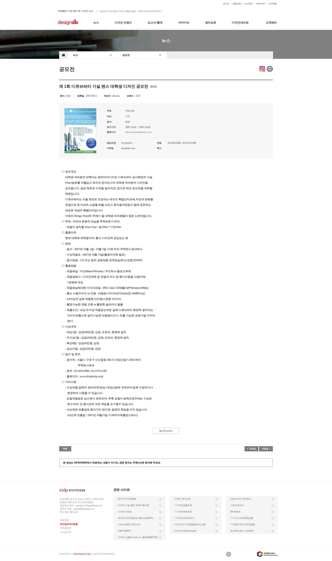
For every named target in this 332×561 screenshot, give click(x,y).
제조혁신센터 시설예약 (241, 531)
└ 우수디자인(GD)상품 (241, 518)
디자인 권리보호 (182, 499)
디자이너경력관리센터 (185, 531)
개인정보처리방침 (69, 524)
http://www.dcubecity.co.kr (138, 132)
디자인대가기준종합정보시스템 (190, 524)
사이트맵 (272, 3)
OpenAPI (260, 3)
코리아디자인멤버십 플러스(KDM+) (135, 518)
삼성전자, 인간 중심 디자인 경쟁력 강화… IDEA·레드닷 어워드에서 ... (131, 11)
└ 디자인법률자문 (183, 505)
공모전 (126, 55)
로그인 (226, 3)
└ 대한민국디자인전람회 (242, 524)
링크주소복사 (166, 431)
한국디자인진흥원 (66, 3)
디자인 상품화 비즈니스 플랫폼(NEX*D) (138, 537)
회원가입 (237, 3)
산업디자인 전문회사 (240, 499)
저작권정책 (65, 528)
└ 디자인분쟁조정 (183, 511)
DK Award (235, 511)
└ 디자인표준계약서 (184, 518)
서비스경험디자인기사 (129, 524)
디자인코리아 (237, 505)
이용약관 (64, 520)
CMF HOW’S (124, 531)
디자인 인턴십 (125, 511)
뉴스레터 (249, 3)
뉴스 (75, 55)
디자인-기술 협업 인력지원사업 (133, 505)
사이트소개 (65, 532)
